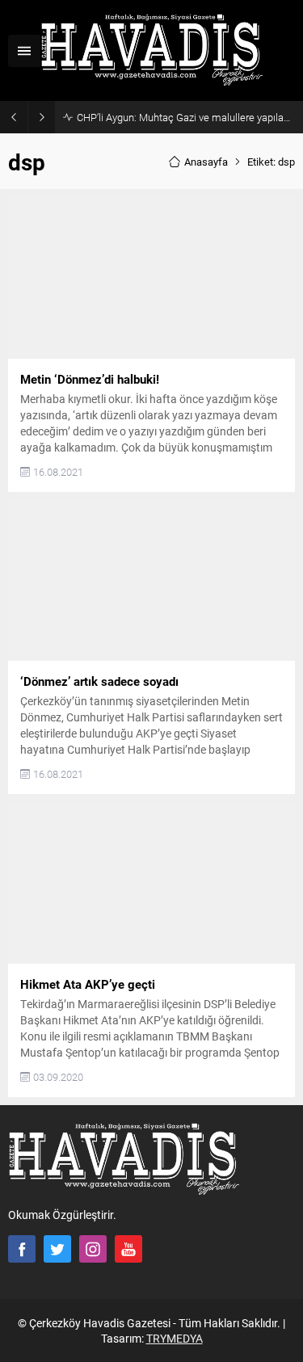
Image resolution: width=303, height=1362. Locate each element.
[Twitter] (57, 1249)
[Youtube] (128, 1249)
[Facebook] (22, 1249)
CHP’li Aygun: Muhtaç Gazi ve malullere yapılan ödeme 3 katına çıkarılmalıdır (186, 117)
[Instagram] (93, 1249)
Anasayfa (206, 161)
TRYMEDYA (174, 1338)
